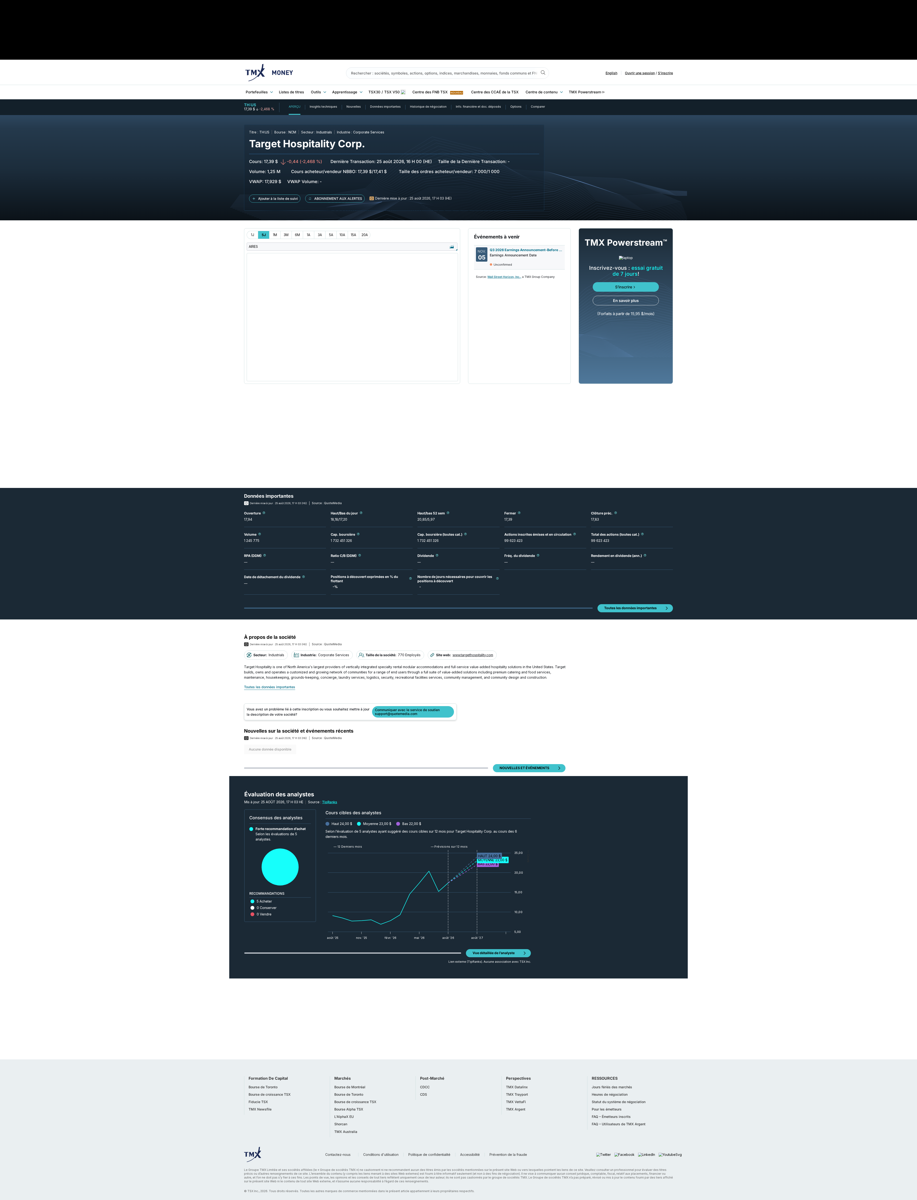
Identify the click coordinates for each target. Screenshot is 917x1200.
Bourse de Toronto (263, 1087)
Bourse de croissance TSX (270, 1094)
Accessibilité (470, 1154)
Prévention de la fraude (508, 1154)
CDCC (425, 1087)
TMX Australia (345, 1132)
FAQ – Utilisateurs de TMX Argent (618, 1124)
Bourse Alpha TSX (348, 1109)
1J (252, 235)
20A (365, 235)
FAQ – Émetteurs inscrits (611, 1117)
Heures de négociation (610, 1094)
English (611, 73)
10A (342, 235)
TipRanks (329, 802)
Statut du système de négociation (618, 1102)
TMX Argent (515, 1109)
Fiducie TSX (258, 1102)
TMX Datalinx (517, 1087)
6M (297, 235)
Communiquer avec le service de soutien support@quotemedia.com (407, 712)
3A (320, 235)
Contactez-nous (338, 1154)
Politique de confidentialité (429, 1154)
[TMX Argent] (269, 73)
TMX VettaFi (516, 1102)
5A (331, 235)
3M (286, 235)
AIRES (253, 246)
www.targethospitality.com (473, 655)
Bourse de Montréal (349, 1087)
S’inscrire (623, 287)
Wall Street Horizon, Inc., (504, 277)
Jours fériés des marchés (612, 1087)
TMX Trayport (517, 1094)
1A (308, 235)
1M (275, 235)
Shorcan (340, 1124)
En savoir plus (626, 300)
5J (264, 235)
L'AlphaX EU (344, 1117)
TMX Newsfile (260, 1109)
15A (353, 235)
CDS (423, 1094)
